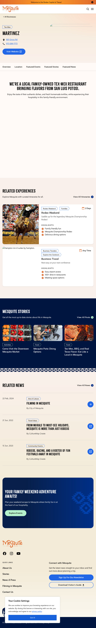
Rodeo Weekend (49, 209)
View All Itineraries (81, 197)
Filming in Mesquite (38, 403)
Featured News (69, 67)
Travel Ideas (32, 421)
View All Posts (83, 317)
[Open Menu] (92, 9)
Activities (7, 345)
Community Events (35, 446)
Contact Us (7, 592)
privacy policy (37, 611)
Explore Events (15, 513)
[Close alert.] (92, 2)
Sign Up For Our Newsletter (71, 577)
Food (37, 345)
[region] (32, 610)
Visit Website (12, 51)
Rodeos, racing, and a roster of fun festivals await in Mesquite (48, 452)
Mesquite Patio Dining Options (45, 350)
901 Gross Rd (12, 39)
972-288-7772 (12, 43)
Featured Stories (51, 67)
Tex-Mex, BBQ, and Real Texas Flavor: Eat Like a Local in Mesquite (76, 351)
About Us (7, 568)
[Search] (88, 9)
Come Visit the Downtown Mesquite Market (15, 350)
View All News (83, 385)
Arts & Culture (33, 399)
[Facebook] (4, 554)
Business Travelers (50, 251)
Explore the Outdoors (51, 255)
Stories (5, 574)
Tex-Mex (7, 27)
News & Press (9, 580)
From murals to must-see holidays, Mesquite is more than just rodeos (47, 427)
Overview (6, 67)
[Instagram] (12, 554)
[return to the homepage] (12, 543)
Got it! (32, 618)
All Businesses (10, 17)
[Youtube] (18, 554)
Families (64, 209)
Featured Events (33, 67)
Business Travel (50, 259)
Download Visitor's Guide (69, 585)
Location (18, 67)
